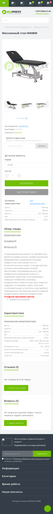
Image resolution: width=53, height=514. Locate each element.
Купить (42, 145)
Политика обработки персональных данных (31, 459)
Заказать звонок (42, 13)
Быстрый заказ (26, 192)
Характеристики (12, 235)
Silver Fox (23, 126)
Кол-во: (8, 171)
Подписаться (42, 453)
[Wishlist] (42, 118)
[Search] (47, 20)
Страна (8, 159)
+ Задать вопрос (15, 423)
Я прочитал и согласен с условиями (27, 460)
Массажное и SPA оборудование (18, 27)
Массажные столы (41, 27)
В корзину (26, 183)
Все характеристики (37, 202)
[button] (22, 3)
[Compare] (48, 118)
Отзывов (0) (10, 240)
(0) (26, 118)
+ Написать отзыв (16, 387)
